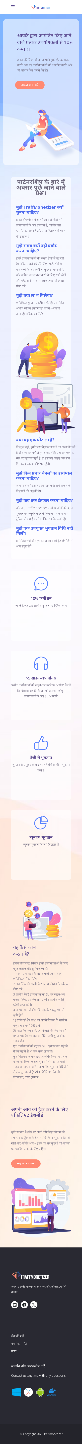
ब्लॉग (13, 1351)
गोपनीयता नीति (19, 1343)
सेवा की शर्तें (17, 1336)
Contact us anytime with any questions (38, 1375)
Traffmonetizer (53, 1434)
